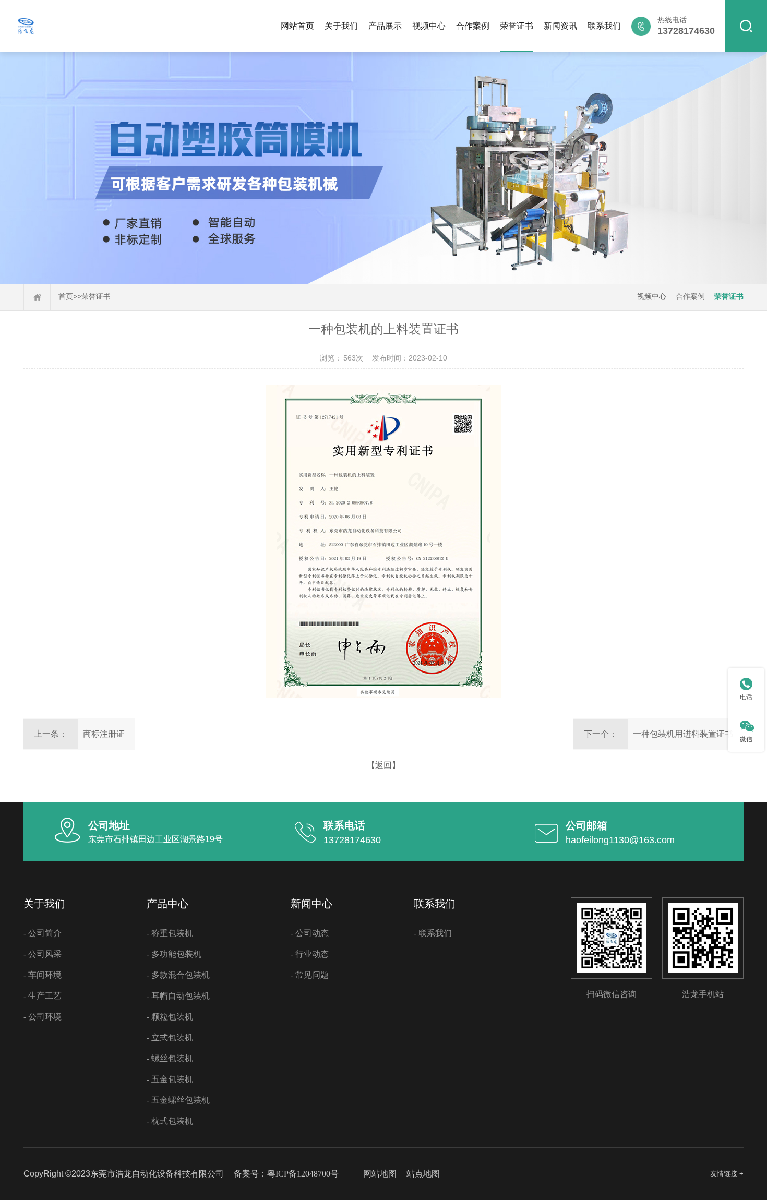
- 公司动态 (310, 933)
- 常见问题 (310, 974)
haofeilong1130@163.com (620, 840)
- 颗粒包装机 (170, 1016)
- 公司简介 (42, 933)
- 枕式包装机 (170, 1121)
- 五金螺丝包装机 (178, 1100)
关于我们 (341, 25)
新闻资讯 (560, 25)
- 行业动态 (310, 954)
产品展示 (385, 25)
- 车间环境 (42, 974)
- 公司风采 (42, 954)
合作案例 (472, 25)
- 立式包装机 (170, 1037)
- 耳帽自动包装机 (178, 995)
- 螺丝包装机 (170, 1058)
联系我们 (604, 25)
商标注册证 (104, 733)
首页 (65, 297)
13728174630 (352, 840)
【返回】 (383, 765)
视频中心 (429, 25)
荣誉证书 (516, 25)
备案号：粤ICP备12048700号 (286, 1173)
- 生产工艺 (42, 995)
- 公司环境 (42, 1016)
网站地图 (380, 1173)
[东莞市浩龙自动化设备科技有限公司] (25, 34)
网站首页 (297, 25)
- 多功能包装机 (174, 954)
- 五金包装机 (170, 1079)
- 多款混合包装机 (178, 974)
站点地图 (423, 1173)
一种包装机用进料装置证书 (683, 733)
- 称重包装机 (170, 933)
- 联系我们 (433, 933)
